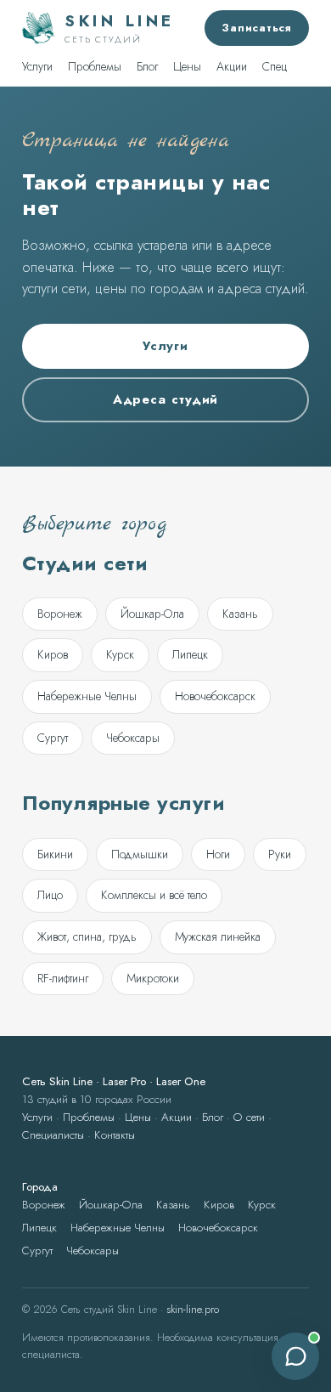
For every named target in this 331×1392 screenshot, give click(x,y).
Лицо (50, 894)
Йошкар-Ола (152, 613)
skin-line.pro (192, 1309)
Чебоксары (133, 737)
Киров (52, 654)
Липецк (190, 654)
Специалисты (53, 1135)
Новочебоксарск (215, 696)
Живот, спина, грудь (87, 936)
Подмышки (139, 854)
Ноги (218, 854)
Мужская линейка (218, 936)
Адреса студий (166, 399)
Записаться (257, 28)
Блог (147, 66)
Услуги (37, 66)
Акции (231, 66)
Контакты (114, 1135)
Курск (120, 654)
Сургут (52, 737)
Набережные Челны (87, 696)
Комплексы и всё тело (154, 894)
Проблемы (94, 66)
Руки (279, 854)
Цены (187, 66)
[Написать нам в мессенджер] (295, 1356)
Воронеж (59, 613)
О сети (249, 1117)
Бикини (55, 854)
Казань (240, 613)
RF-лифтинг (62, 978)
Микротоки (152, 978)
